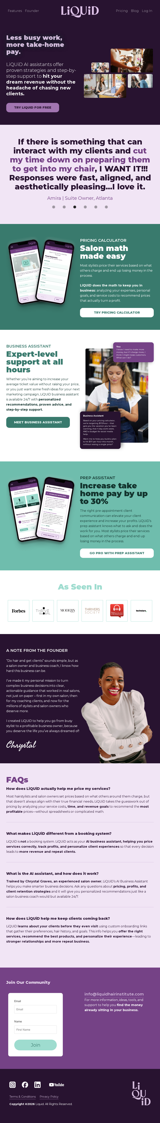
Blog (135, 11)
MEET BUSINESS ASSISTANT (38, 422)
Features (15, 11)
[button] (53, 207)
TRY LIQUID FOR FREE (32, 107)
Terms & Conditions (22, 1096)
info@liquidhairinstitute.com (114, 994)
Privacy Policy (49, 1096)
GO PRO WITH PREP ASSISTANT (117, 553)
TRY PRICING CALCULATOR (117, 312)
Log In (147, 11)
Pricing (122, 11)
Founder (32, 11)
